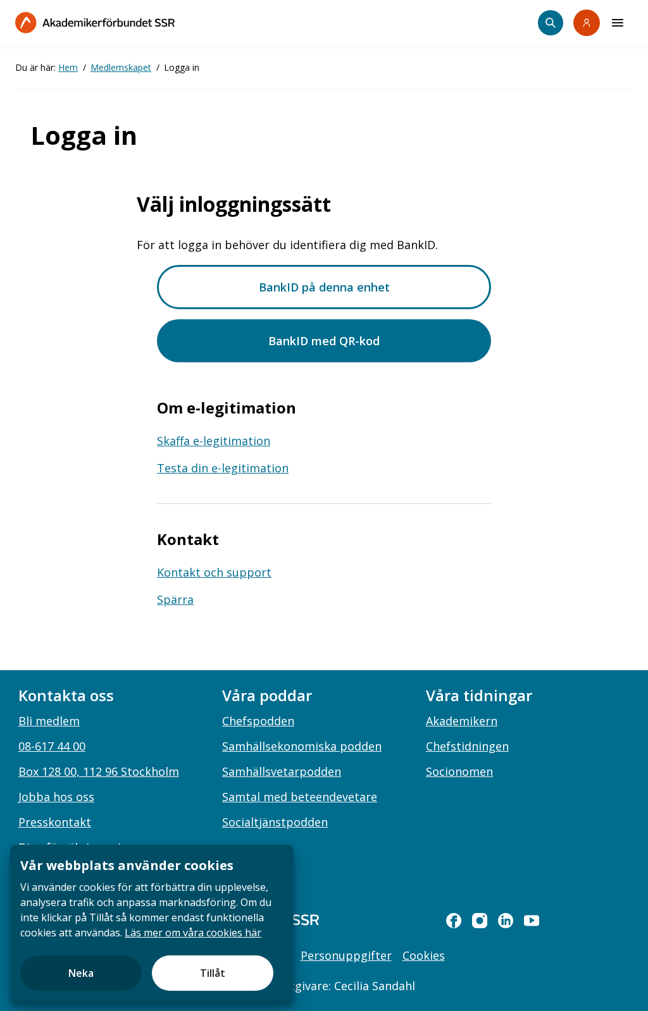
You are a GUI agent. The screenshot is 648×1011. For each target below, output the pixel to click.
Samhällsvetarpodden (281, 771)
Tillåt (212, 973)
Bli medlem (49, 720)
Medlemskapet (120, 67)
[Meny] (617, 23)
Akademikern (461, 720)
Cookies (423, 955)
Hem (68, 67)
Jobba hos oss (56, 796)
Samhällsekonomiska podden (302, 746)
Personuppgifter (346, 955)
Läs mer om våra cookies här (193, 933)
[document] (152, 923)
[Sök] (550, 22)
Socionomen (459, 771)
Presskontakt (54, 822)
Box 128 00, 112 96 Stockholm (98, 771)
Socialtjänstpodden (275, 822)
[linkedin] (505, 920)
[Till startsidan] (95, 22)
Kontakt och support (214, 572)
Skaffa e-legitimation (213, 440)
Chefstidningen (467, 746)
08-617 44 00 (51, 746)
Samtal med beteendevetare (299, 796)
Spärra (175, 599)
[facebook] (453, 920)
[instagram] (479, 920)
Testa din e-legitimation (223, 467)
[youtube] (531, 920)
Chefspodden (258, 720)
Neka (81, 973)
